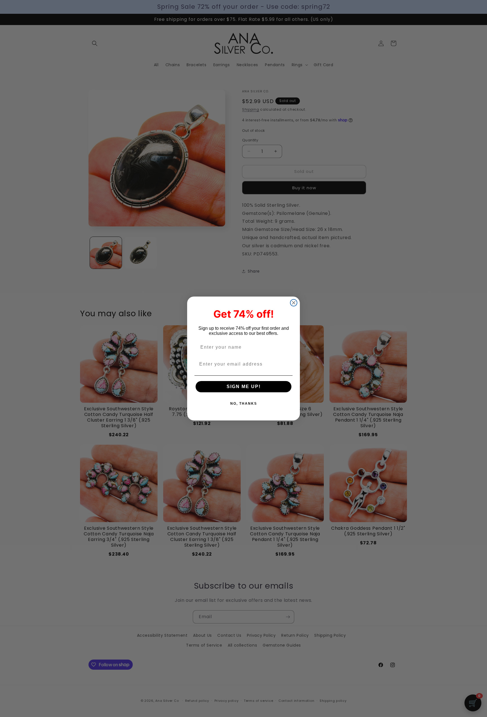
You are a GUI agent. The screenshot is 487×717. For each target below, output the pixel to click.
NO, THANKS (243, 404)
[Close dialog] (293, 302)
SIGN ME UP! (244, 386)
